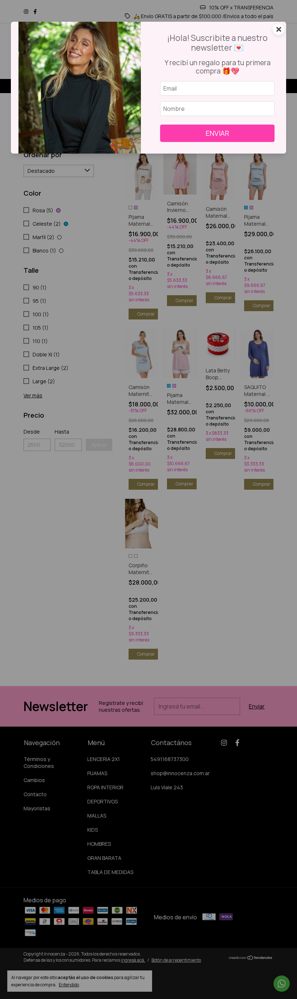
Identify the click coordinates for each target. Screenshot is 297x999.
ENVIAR (217, 133)
